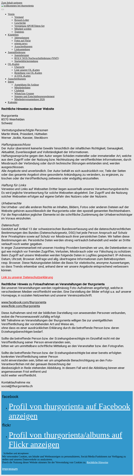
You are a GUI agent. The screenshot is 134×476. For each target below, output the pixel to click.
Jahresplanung (21, 37)
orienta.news (20, 43)
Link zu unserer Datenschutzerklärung (27, 277)
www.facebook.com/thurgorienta (23, 302)
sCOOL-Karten (22, 75)
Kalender (12, 102)
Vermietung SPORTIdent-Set (29, 25)
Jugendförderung (16, 52)
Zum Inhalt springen (11, 2)
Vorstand (19, 17)
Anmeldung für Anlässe (26, 84)
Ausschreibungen (23, 46)
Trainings (19, 31)
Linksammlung (22, 49)
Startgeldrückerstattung (26, 61)
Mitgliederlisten (22, 87)
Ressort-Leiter (21, 20)
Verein (11, 14)
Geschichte (20, 23)
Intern (11, 81)
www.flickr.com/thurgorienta (20, 306)
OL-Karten (13, 64)
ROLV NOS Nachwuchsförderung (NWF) (36, 58)
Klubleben (13, 34)
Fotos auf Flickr (22, 40)
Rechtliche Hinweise (97, 462)
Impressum (10, 469)
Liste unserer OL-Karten (27, 70)
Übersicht (19, 67)
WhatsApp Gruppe (24, 93)
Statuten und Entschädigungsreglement (34, 96)
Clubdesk (19, 90)
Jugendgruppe (21, 55)
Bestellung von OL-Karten (28, 72)
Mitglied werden (22, 28)
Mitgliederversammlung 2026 (29, 99)
